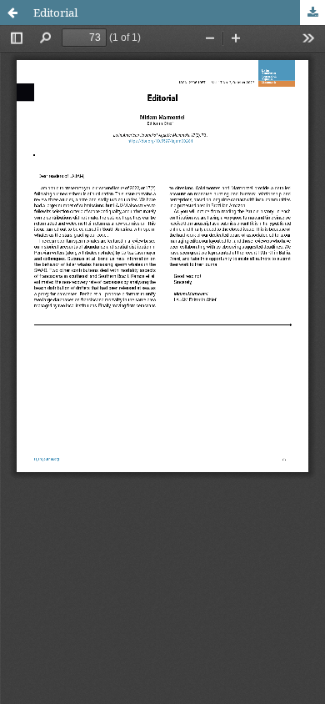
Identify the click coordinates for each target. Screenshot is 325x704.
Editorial (55, 12)
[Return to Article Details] (12, 12)
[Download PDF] (312, 12)
